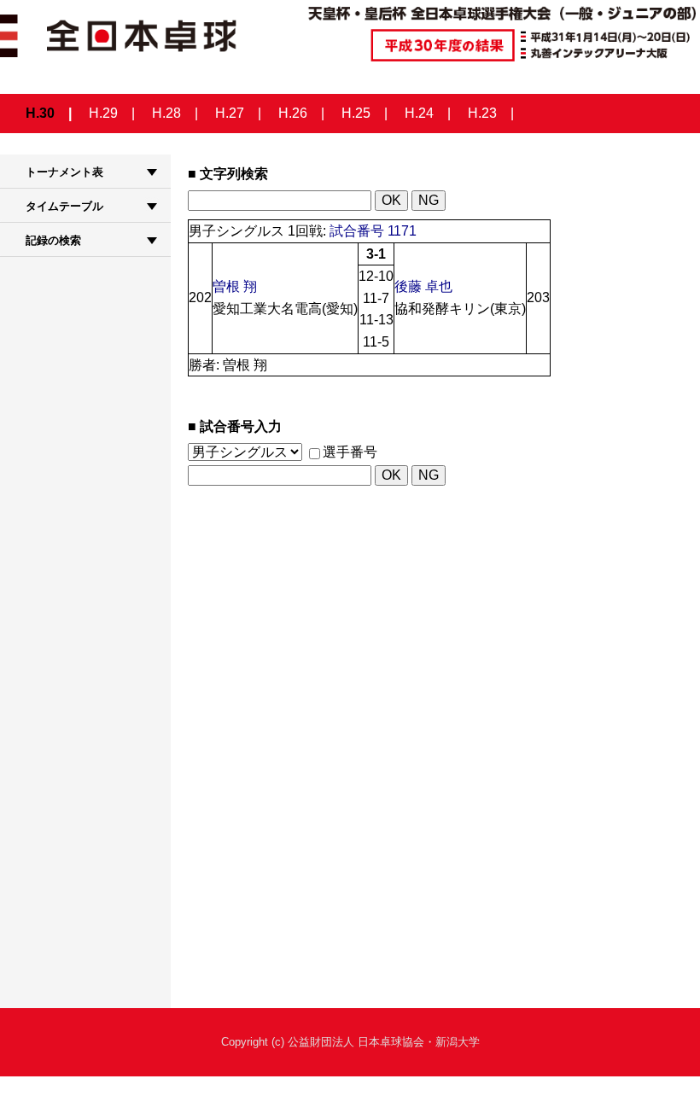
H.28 (166, 113)
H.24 (419, 113)
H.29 (103, 113)
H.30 (40, 113)
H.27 (229, 113)
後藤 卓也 (423, 286)
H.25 (355, 113)
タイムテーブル (64, 206)
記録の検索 (53, 240)
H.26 (292, 113)
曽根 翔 (235, 286)
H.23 (482, 113)
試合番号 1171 (373, 231)
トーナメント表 (64, 172)
